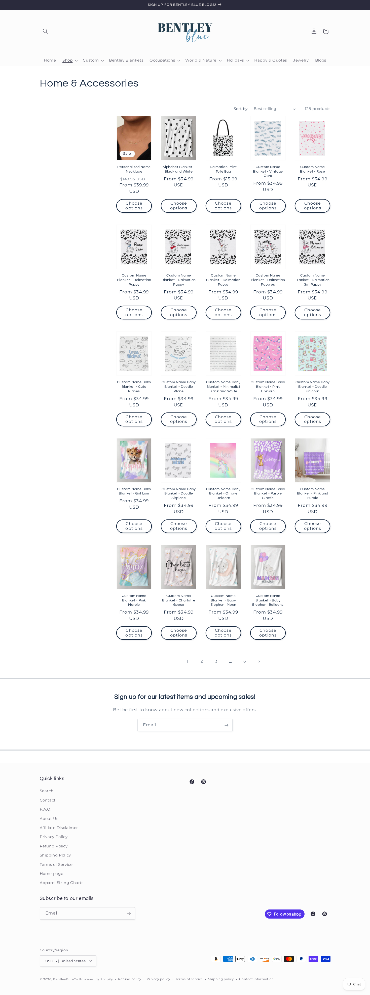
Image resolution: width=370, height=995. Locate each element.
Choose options (133, 205)
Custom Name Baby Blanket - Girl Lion (134, 491)
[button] (45, 31)
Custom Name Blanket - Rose (312, 169)
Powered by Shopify (96, 979)
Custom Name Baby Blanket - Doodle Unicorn (312, 386)
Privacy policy (158, 979)
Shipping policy (221, 979)
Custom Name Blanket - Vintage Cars (268, 171)
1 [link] (188, 661)
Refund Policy (54, 846)
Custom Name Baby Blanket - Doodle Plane (179, 386)
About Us (49, 818)
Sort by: (241, 108)
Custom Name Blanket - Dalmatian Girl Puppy (312, 280)
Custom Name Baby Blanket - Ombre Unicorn (223, 493)
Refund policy (129, 979)
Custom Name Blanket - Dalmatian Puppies (268, 280)
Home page (51, 873)
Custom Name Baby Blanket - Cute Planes (134, 386)
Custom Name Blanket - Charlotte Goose (178, 600)
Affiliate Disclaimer (59, 827)
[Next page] (259, 661)
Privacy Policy (54, 837)
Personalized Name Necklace (134, 169)
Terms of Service (56, 864)
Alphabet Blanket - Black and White (179, 169)
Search (47, 791)
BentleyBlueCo (65, 979)
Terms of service (189, 979)
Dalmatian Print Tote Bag (223, 169)
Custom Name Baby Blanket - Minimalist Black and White (223, 386)
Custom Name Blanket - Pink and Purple (312, 493)
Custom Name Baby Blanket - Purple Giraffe (268, 493)
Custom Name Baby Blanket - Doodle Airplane (179, 493)
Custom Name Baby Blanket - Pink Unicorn (268, 386)
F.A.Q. (46, 809)
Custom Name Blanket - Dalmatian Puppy (134, 280)
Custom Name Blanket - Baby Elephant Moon (223, 600)
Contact (48, 800)
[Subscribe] (226, 725)
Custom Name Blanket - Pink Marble (134, 600)
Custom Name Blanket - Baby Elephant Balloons (268, 600)
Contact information (256, 979)
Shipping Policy (55, 855)
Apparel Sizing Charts (62, 883)
